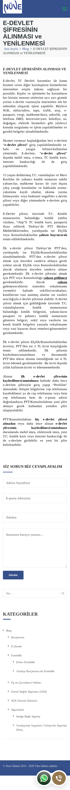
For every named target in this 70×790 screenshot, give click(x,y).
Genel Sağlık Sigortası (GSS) (29, 691)
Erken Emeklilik (25, 662)
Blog (25, 49)
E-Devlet (16, 646)
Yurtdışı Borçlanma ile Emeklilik (35, 671)
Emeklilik (16, 655)
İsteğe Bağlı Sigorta (28, 716)
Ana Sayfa (11, 49)
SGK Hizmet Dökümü (24, 700)
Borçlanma (17, 637)
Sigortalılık (17, 709)
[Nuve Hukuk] (12, 6)
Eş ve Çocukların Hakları (26, 682)
